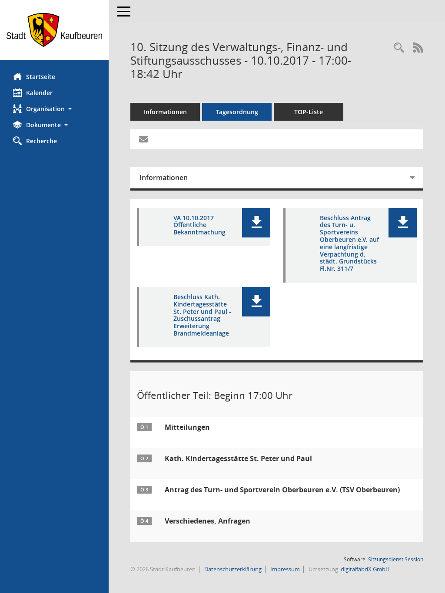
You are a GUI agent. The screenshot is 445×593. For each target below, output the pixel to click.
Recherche (41, 141)
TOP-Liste (308, 112)
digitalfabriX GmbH (365, 569)
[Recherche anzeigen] (398, 48)
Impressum (284, 569)
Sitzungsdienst (395, 559)
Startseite (40, 76)
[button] (54, 109)
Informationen (165, 112)
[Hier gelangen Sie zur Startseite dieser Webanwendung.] (54, 30)
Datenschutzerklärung (232, 569)
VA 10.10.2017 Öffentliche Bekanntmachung (199, 225)
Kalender (39, 93)
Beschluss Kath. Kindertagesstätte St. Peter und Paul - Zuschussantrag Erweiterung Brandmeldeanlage (202, 315)
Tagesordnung (237, 112)
